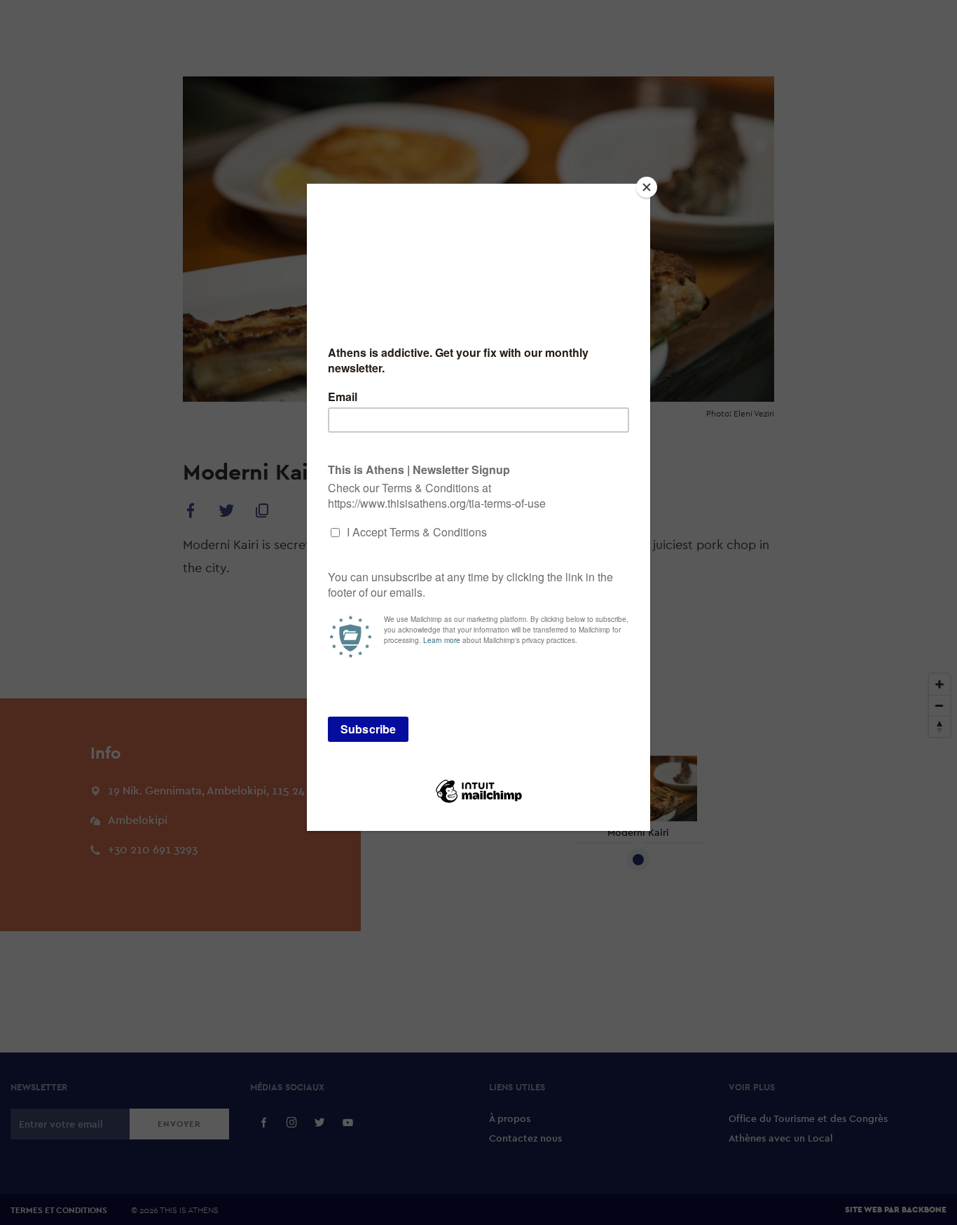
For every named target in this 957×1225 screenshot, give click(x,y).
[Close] (646, 187)
